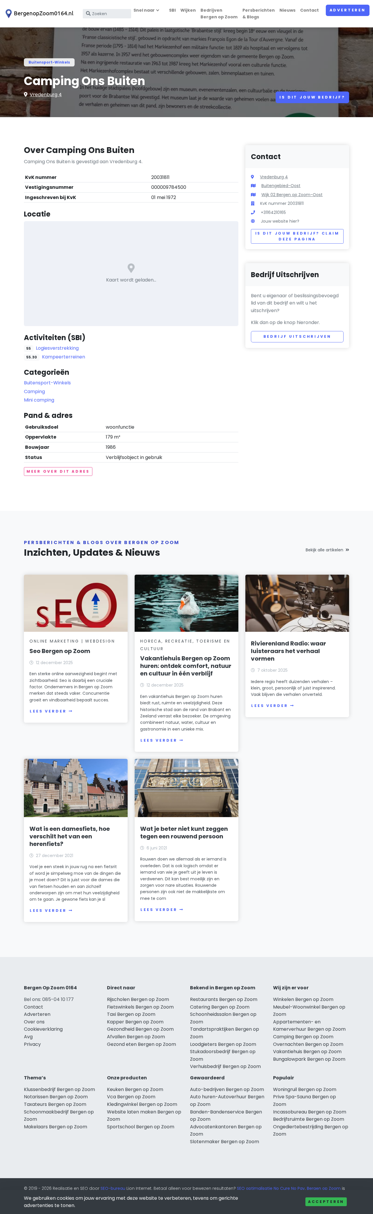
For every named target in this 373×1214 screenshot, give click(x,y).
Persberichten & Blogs (258, 13)
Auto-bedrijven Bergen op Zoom (227, 1089)
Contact (309, 10)
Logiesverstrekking (57, 348)
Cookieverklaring (43, 1029)
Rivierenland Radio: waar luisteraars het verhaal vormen (288, 651)
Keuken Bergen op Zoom (135, 1089)
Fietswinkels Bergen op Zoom (140, 1007)
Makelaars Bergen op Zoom (55, 1126)
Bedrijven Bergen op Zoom (218, 13)
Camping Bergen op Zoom (303, 1036)
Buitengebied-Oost (280, 186)
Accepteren (326, 1201)
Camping (34, 391)
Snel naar (144, 10)
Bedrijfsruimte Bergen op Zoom (308, 1119)
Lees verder (48, 711)
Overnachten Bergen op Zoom (308, 1044)
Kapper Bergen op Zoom (135, 1021)
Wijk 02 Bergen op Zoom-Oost (292, 195)
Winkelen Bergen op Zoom (303, 999)
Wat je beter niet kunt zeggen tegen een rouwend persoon (184, 832)
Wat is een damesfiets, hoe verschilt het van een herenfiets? (69, 836)
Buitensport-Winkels (49, 62)
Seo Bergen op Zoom (59, 651)
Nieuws (287, 10)
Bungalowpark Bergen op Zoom (309, 1059)
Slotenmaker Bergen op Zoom (224, 1141)
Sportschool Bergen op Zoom (140, 1126)
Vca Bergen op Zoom (131, 1096)
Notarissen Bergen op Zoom (56, 1096)
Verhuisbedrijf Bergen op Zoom (225, 1066)
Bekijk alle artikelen (324, 550)
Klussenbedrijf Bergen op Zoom (59, 1089)
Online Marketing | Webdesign (72, 641)
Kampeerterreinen (63, 356)
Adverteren (348, 10)
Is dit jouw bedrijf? (312, 97)
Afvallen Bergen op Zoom (136, 1036)
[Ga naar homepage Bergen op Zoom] (38, 13)
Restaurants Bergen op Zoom (223, 999)
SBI (172, 10)
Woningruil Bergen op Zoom (304, 1089)
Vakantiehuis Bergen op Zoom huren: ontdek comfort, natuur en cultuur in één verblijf (185, 666)
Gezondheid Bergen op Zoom (140, 1029)
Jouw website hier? (280, 221)
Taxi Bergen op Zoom (131, 1014)
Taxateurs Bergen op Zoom (55, 1104)
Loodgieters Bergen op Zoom (223, 1044)
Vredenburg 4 (46, 94)
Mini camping (39, 400)
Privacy (32, 1044)
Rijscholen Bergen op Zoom (138, 999)
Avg (28, 1036)
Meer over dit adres (58, 471)
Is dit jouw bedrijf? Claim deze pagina (297, 236)
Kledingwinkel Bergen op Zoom (142, 1104)
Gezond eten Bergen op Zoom (141, 1044)
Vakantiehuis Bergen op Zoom (307, 1051)
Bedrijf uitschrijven (297, 336)
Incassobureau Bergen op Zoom (309, 1112)
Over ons (34, 1021)
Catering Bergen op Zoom (219, 1007)
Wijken (188, 10)
